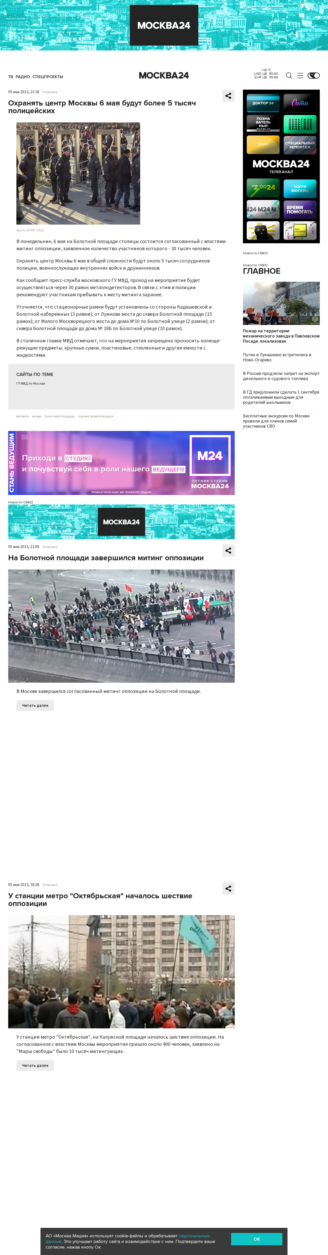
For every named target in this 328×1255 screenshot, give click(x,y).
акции (36, 416)
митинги (22, 416)
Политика (50, 92)
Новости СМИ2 (20, 502)
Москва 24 (164, 75)
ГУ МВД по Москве (30, 383)
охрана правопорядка (95, 416)
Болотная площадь (60, 416)
